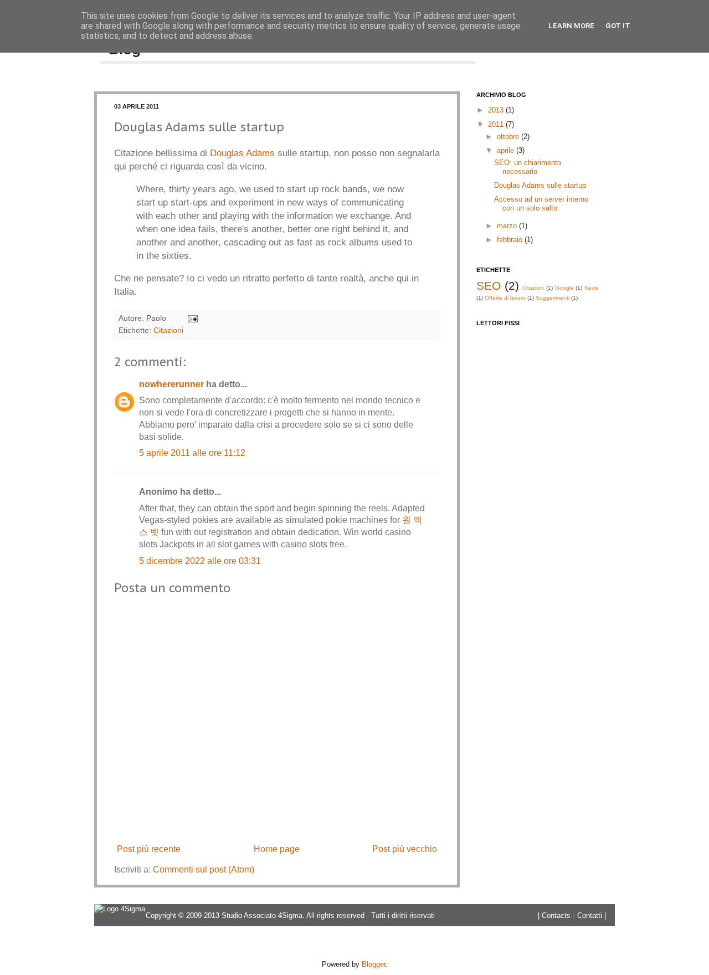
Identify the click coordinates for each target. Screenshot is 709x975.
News (591, 288)
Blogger (374, 964)
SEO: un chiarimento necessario (527, 167)
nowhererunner (171, 384)
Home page (277, 849)
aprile (505, 150)
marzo (507, 226)
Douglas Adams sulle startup (540, 185)
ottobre (508, 136)
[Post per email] (191, 318)
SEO (488, 285)
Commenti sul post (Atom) (203, 869)
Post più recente (149, 849)
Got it (617, 26)
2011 (496, 124)
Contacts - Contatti (572, 915)
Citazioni (168, 330)
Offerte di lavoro (505, 298)
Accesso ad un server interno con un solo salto (541, 203)
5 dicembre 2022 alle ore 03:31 (200, 561)
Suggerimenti (552, 298)
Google (564, 288)
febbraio (509, 239)
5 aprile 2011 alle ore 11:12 (192, 453)
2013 (496, 110)
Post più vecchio (404, 849)
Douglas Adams (242, 152)
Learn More (571, 26)
